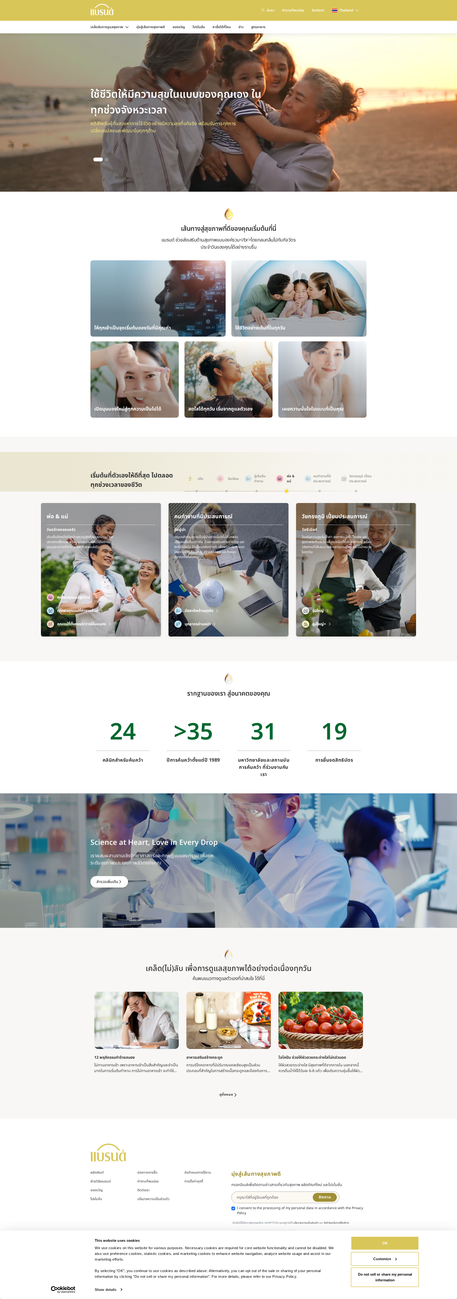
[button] (95, 159)
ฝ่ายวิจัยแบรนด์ (100, 1181)
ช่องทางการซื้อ (147, 1172)
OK (385, 1243)
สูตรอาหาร (258, 27)
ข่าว (240, 27)
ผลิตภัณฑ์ (97, 1172)
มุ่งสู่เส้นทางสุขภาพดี (150, 27)
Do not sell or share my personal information (385, 1277)
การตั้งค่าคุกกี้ (193, 1181)
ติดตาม (325, 1197)
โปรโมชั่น (199, 27)
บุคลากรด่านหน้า (70, 624)
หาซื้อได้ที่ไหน (222, 27)
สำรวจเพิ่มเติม (107, 882)
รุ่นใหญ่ (190, 611)
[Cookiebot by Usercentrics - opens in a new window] (63, 1289)
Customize (382, 1259)
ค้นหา (270, 10)
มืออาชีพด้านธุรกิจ (71, 611)
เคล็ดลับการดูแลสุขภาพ (106, 27)
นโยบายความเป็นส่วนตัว (153, 1198)
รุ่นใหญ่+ (191, 624)
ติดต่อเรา (318, 10)
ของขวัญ (179, 27)
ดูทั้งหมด (226, 1094)
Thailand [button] (346, 10)
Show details (105, 1290)
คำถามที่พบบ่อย (293, 10)
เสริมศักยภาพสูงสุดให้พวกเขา (335, 624)
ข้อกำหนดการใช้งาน (197, 1172)
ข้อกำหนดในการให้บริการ (336, 1223)
